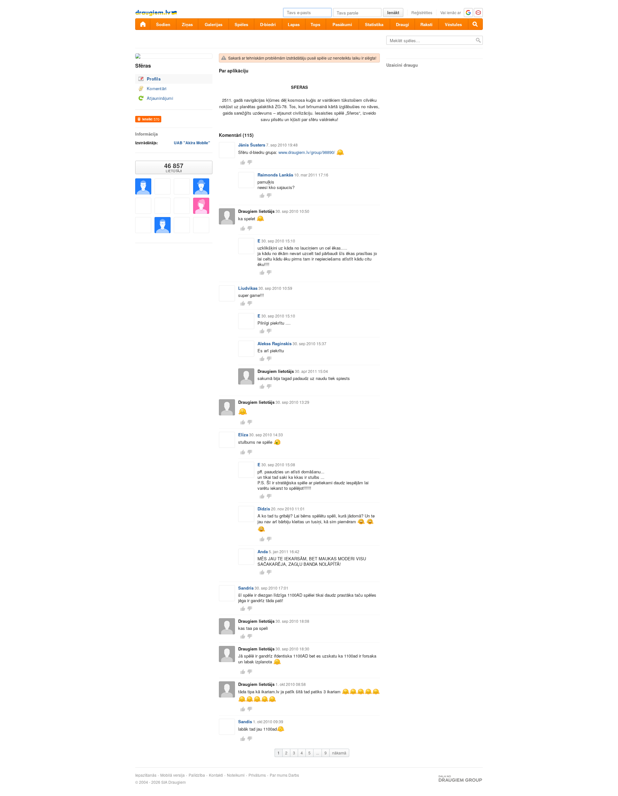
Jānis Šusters (251, 145)
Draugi (402, 24)
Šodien (163, 24)
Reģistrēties (421, 12)
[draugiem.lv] (142, 24)
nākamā (339, 752)
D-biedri (268, 24)
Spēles (241, 24)
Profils (154, 79)
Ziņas (187, 24)
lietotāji (173, 167)
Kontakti (216, 775)
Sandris (246, 588)
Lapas (294, 24)
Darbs (293, 775)
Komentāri (157, 88)
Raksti (426, 24)
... (317, 752)
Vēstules (453, 24)
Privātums (257, 775)
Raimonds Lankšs (275, 175)
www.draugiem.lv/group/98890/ (306, 152)
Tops (315, 24)
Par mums (278, 775)
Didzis (264, 509)
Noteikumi (236, 775)
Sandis (245, 721)
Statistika (374, 24)
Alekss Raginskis (275, 343)
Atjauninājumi (160, 98)
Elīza (243, 434)
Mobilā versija (172, 775)
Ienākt (393, 12)
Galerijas (213, 24)
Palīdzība (197, 775)
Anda (263, 551)
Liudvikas (248, 288)
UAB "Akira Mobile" (192, 143)
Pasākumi (342, 24)
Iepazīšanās (145, 775)
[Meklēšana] (475, 24)
